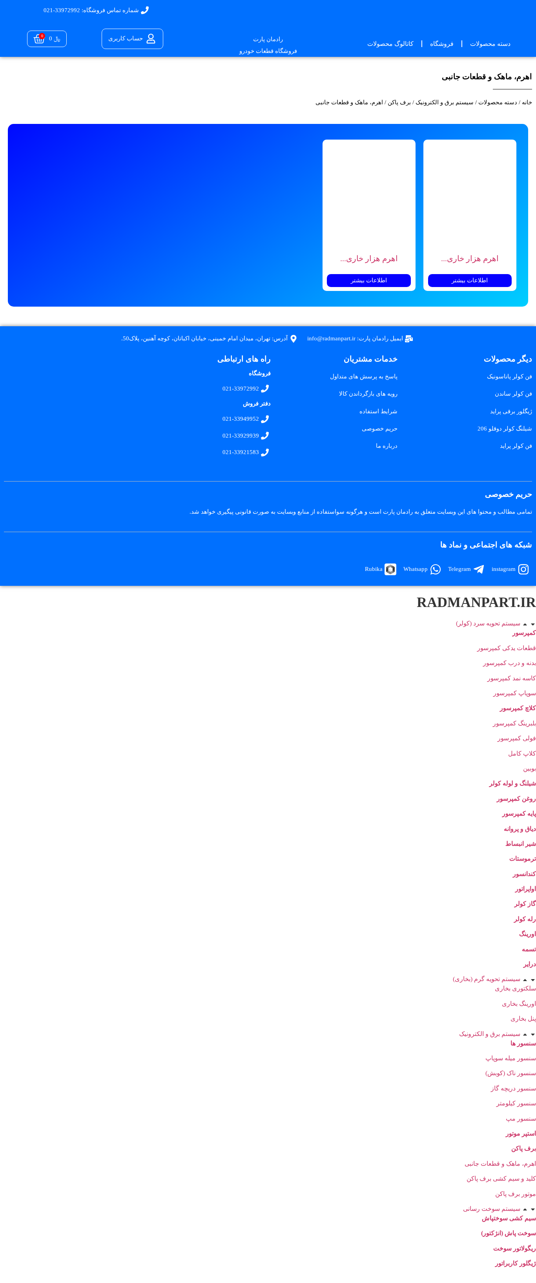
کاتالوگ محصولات (390, 43)
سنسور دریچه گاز (513, 1088)
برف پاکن (399, 102)
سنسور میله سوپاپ (510, 1058)
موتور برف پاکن (515, 1193)
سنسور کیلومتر (516, 1103)
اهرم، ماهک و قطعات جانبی (500, 1163)
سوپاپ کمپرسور (514, 693)
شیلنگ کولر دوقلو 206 (505, 428)
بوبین (529, 768)
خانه (527, 102)
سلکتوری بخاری (515, 988)
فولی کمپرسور (517, 738)
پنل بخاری (523, 1018)
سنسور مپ (521, 1118)
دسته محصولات (490, 43)
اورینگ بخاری (519, 1003)
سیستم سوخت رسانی (491, 1208)
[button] (268, 623)
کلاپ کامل (522, 753)
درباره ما (386, 446)
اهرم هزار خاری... (470, 258)
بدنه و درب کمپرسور (509, 663)
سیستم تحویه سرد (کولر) (488, 623)
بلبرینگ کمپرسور (514, 723)
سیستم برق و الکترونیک (445, 102)
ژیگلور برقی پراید (511, 411)
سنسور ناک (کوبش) (510, 1073)
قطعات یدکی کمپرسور (506, 648)
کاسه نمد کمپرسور (511, 678)
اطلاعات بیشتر (470, 280)
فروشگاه (442, 43)
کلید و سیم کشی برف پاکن (501, 1178)
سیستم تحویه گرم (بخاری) (486, 979)
